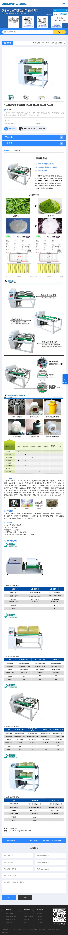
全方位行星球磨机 (11, 916)
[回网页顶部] (65, 376)
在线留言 (17, 150)
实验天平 (39, 913)
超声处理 (39, 919)
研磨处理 (54, 43)
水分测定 (39, 916)
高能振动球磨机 (10, 919)
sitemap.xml (5, 932)
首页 (43, 43)
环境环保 (26, 919)
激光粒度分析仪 (28, 916)
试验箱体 (39, 922)
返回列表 (35, 840)
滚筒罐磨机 (7, 43)
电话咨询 (65, 382)
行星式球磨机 (10, 913)
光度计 (25, 913)
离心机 (25, 922)
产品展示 (48, 43)
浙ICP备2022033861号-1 (54, 929)
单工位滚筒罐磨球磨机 (55, 840)
